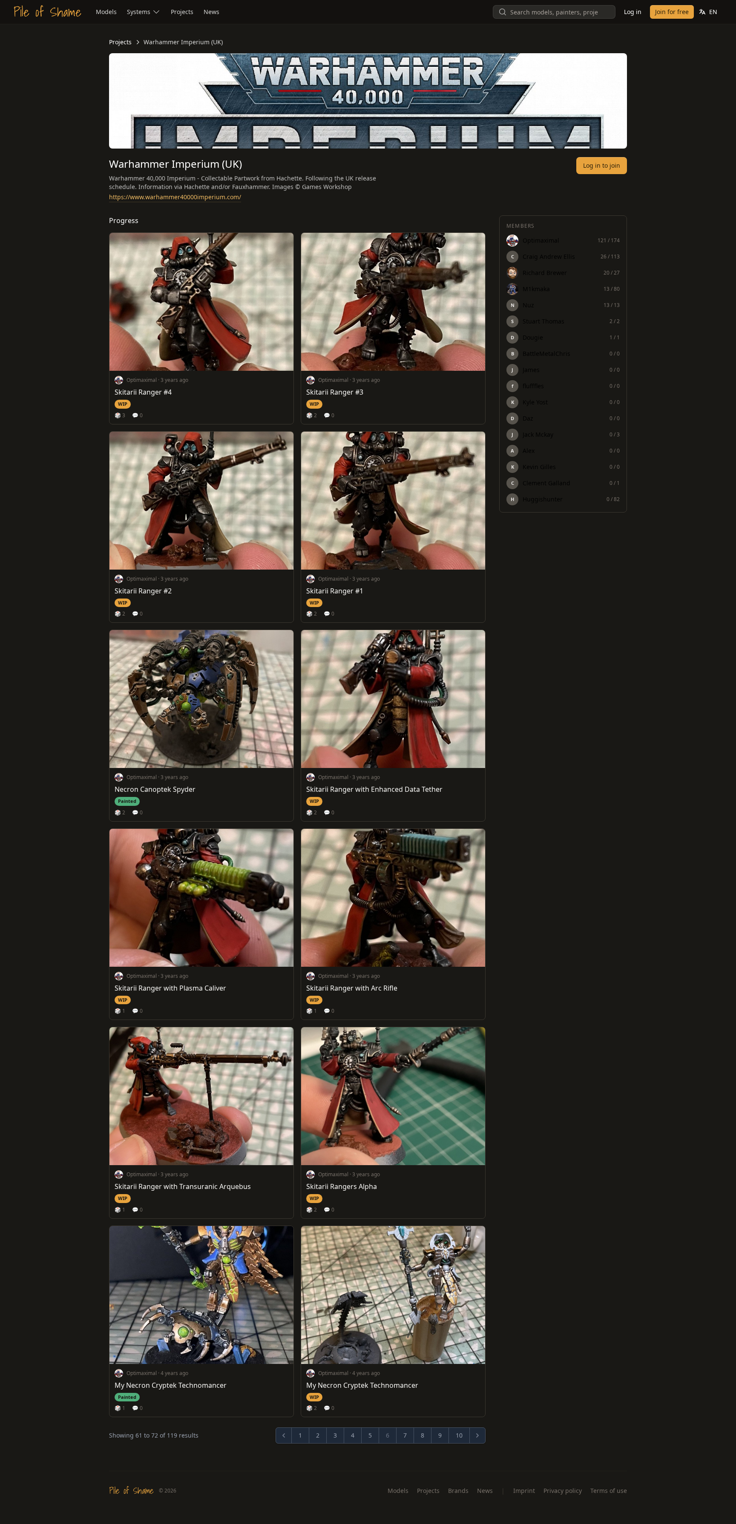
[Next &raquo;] (477, 1435)
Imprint (524, 1491)
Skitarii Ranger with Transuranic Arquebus (183, 1186)
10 (459, 1435)
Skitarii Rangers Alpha (341, 1186)
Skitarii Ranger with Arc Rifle (351, 988)
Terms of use (608, 1491)
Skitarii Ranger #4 (143, 392)
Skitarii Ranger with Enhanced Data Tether (374, 789)
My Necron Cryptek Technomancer (171, 1385)
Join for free (672, 12)
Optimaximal (141, 380)
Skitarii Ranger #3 (334, 392)
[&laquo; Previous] (284, 1435)
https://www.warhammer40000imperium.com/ (175, 197)
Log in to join (601, 165)
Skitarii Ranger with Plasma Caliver (170, 988)
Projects (120, 42)
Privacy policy (562, 1491)
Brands (458, 1491)
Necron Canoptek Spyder (155, 789)
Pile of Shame (47, 12)
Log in (632, 12)
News (485, 1491)
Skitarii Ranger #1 (334, 591)
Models (398, 1491)
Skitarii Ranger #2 (143, 591)
